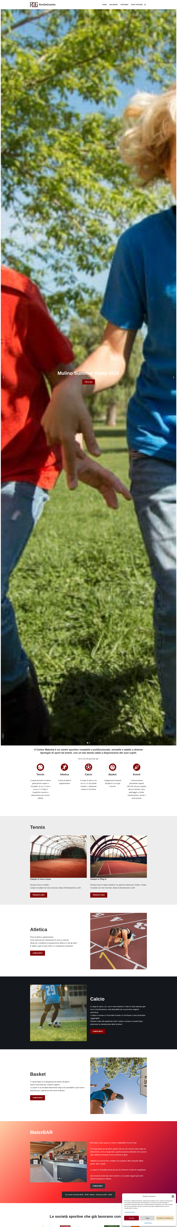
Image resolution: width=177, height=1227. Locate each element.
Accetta (131, 1218)
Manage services (130, 1212)
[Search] (145, 4)
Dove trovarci (137, 4)
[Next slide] (173, 377)
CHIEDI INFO (38, 953)
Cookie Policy (148, 1223)
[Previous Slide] (35, 1162)
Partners (124, 4)
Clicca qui (88, 382)
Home (104, 4)
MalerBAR (113, 4)
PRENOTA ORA (39, 895)
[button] (173, 1196)
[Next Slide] (81, 1162)
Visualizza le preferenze (165, 1218)
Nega (147, 1218)
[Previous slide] (3, 377)
